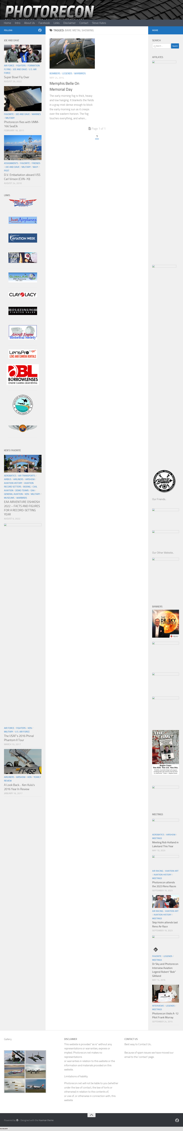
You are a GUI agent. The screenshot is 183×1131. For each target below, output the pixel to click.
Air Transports (26, 475)
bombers (55, 73)
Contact (83, 23)
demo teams (22, 490)
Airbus (7, 479)
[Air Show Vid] (22, 338)
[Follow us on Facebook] (40, 30)
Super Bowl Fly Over (16, 77)
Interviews (158, 1005)
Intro (17, 23)
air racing (157, 871)
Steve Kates (99, 23)
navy (35, 167)
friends (36, 163)
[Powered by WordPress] (17, 1120)
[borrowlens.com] (23, 384)
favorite (9, 114)
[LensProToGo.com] (23, 357)
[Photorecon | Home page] (49, 16)
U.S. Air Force (22, 731)
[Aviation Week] (22, 241)
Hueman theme (46, 1120)
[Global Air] (22, 281)
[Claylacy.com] (22, 296)
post (6, 170)
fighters (21, 65)
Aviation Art (171, 871)
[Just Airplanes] (23, 222)
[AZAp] (22, 431)
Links (57, 23)
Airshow (30, 479)
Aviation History (13, 483)
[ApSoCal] (23, 413)
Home (7, 23)
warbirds (80, 73)
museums (9, 497)
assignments (11, 163)
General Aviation (13, 494)
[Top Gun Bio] (22, 262)
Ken (27, 494)
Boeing (27, 486)
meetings (157, 838)
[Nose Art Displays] (23, 206)
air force (9, 65)
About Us (29, 23)
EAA (33, 490)
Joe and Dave (20, 69)
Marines (36, 114)
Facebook (44, 23)
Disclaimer (69, 23)
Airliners (18, 479)
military (10, 118)
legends (67, 73)
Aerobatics (10, 475)
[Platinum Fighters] (22, 314)
